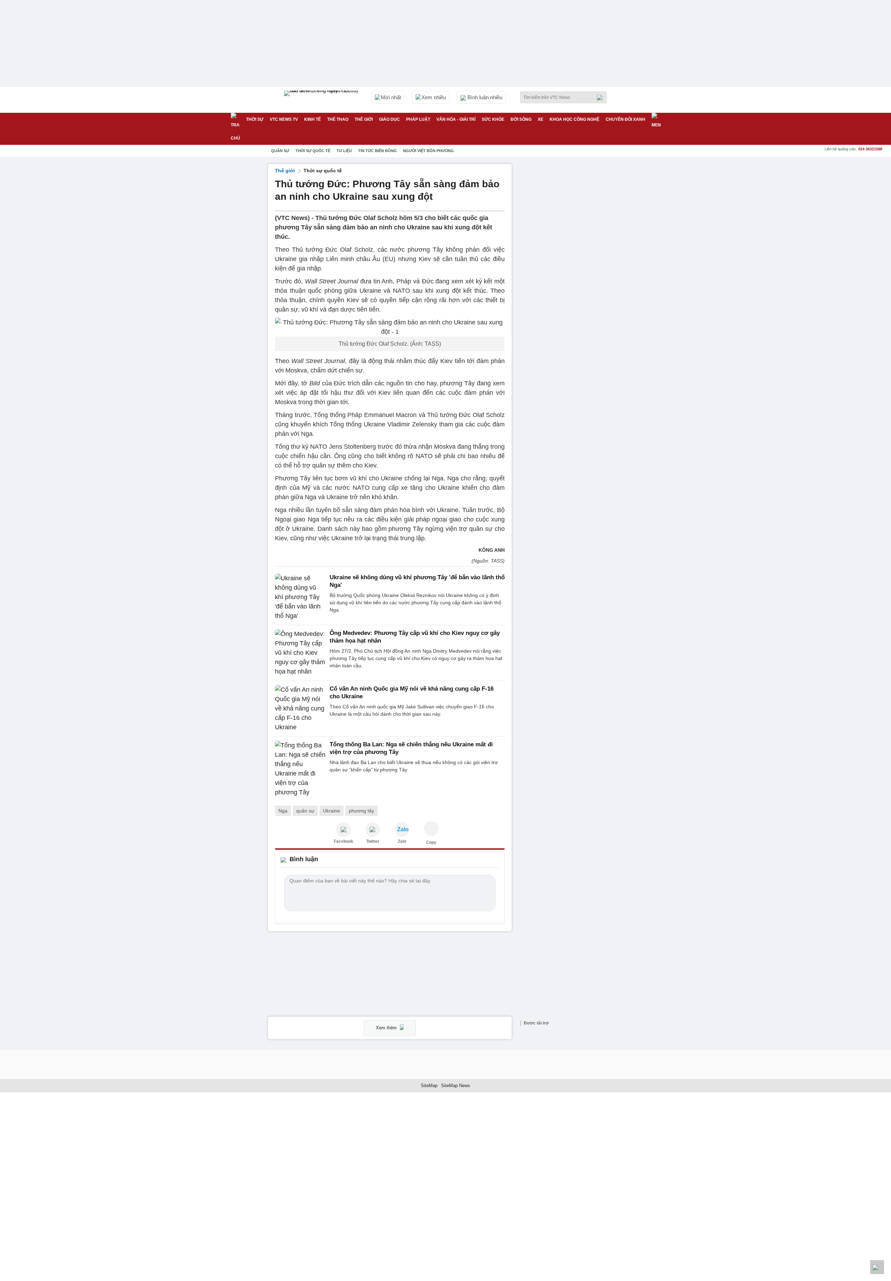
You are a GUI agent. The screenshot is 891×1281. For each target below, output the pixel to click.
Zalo (402, 841)
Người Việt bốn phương (428, 151)
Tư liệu (344, 151)
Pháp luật (418, 119)
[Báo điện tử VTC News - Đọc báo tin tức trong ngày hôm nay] (322, 100)
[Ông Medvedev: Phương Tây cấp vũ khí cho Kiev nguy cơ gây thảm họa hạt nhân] (300, 652)
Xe (540, 119)
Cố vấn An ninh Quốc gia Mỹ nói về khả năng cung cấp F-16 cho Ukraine (412, 692)
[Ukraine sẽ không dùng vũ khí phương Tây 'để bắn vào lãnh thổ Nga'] (300, 597)
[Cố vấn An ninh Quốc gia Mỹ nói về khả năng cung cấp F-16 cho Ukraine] (300, 708)
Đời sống (521, 119)
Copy (431, 842)
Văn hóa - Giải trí (455, 119)
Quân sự (280, 151)
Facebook (343, 841)
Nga (282, 811)
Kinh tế (312, 119)
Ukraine (331, 811)
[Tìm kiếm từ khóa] (602, 97)
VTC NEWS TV (284, 119)
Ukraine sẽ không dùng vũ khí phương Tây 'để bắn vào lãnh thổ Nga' (417, 581)
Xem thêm (387, 1027)
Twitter (372, 841)
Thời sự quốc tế (312, 151)
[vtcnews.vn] (343, 829)
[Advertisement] (571, 268)
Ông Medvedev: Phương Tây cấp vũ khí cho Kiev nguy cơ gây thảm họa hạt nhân (415, 637)
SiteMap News (455, 1085)
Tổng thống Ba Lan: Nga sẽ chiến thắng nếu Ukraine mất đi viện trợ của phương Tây (411, 748)
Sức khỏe (493, 119)
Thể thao (337, 119)
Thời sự (254, 119)
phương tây (361, 811)
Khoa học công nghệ (574, 119)
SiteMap (429, 1085)
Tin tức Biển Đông (377, 151)
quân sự (305, 811)
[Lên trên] (877, 1267)
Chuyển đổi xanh (625, 119)
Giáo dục (389, 119)
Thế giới (364, 119)
